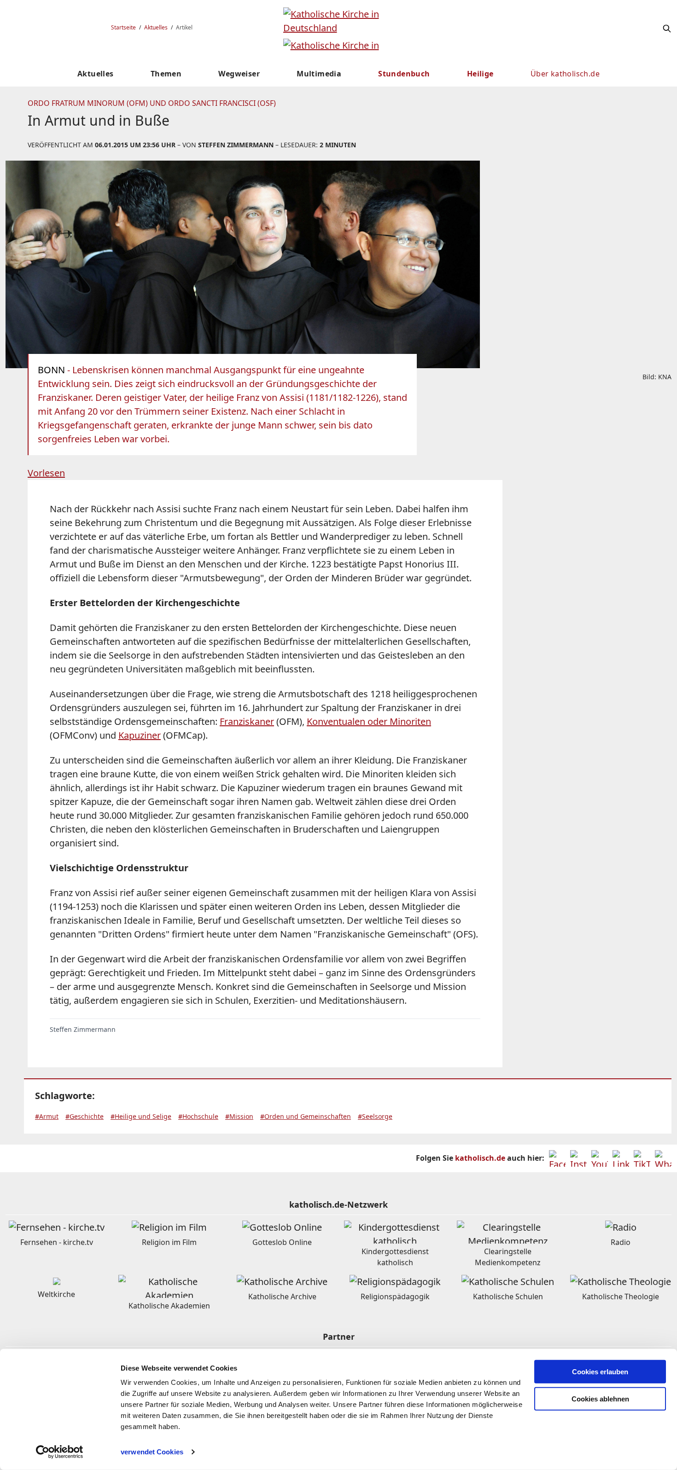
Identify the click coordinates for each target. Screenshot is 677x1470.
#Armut (46, 1116)
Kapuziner (139, 735)
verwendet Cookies (152, 1452)
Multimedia (319, 74)
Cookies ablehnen (600, 1399)
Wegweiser (239, 74)
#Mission (239, 1116)
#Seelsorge (375, 1116)
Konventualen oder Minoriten (369, 721)
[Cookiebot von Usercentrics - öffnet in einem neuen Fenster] (59, 1452)
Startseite (123, 27)
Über (565, 74)
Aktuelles (156, 27)
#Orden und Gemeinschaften (305, 1116)
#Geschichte (84, 1116)
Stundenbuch (404, 74)
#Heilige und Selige (141, 1116)
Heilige (480, 74)
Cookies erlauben (600, 1372)
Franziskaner (247, 721)
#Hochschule (198, 1116)
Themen (166, 74)
